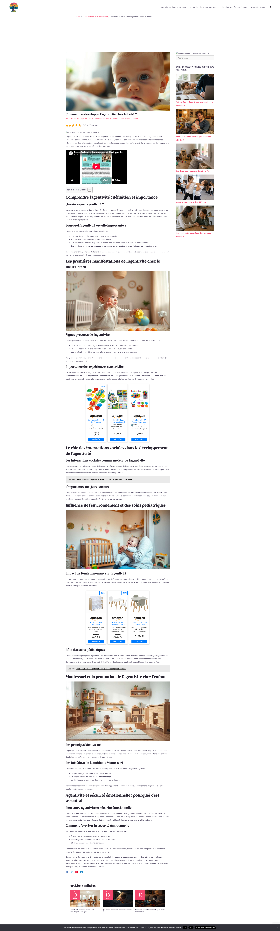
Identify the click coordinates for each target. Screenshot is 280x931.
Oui (185, 927)
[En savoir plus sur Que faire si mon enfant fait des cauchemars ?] (118, 898)
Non (191, 927)
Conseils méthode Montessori (173, 7)
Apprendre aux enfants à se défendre (191, 202)
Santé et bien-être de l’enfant (234, 7)
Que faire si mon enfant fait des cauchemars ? (117, 911)
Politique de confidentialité (205, 927)
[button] (271, 7)
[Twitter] (72, 872)
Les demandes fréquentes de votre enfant (193, 171)
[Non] (277, 928)
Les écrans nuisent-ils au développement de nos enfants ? (150, 911)
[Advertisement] (140, 35)
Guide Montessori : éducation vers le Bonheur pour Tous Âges (82, 911)
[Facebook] (67, 872)
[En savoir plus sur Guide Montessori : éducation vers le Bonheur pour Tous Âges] (85, 898)
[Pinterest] (76, 872)
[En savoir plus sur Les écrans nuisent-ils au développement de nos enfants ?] (150, 898)
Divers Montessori (258, 7)
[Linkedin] (81, 872)
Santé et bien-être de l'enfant (126, 119)
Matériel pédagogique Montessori (204, 7)
